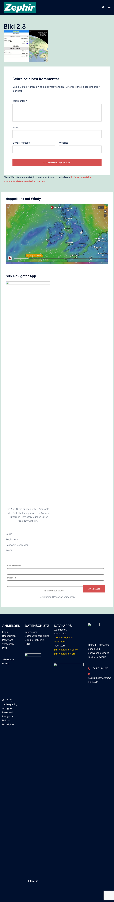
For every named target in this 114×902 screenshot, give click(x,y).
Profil (9, 550)
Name (15, 127)
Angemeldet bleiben (53, 590)
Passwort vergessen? (64, 597)
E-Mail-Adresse (21, 142)
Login (9, 533)
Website (63, 142)
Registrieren (12, 539)
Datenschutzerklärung (37, 635)
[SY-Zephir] (20, 7)
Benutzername (14, 565)
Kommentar (19, 100)
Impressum (31, 632)
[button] (103, 7)
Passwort (11, 578)
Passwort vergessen (17, 544)
